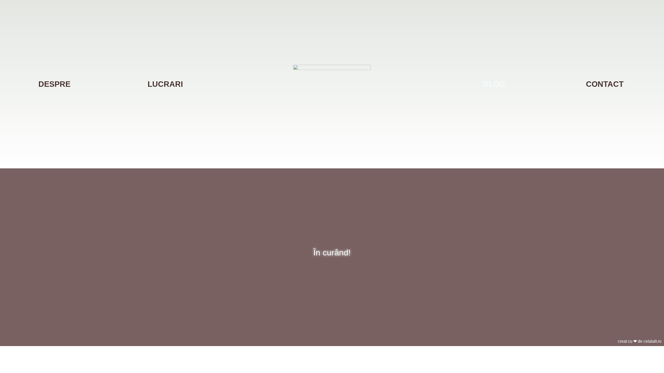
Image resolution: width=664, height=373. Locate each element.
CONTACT (605, 84)
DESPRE (54, 84)
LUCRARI (165, 84)
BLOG (494, 84)
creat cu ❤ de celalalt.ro (639, 341)
